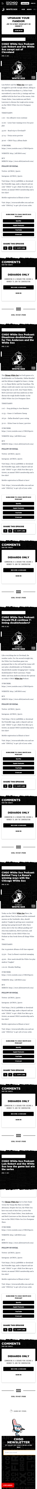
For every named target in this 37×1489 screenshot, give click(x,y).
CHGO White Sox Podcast (13, 39)
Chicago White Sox (12, 375)
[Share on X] (5, 248)
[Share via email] (10, 248)
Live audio (7, 1485)
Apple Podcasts (18, 225)
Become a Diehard (18, 287)
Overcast (18, 234)
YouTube (18, 230)
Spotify (18, 221)
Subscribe (25, 3)
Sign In (33, 3)
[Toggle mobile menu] (3, 3)
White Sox (20, 85)
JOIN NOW (18, 30)
